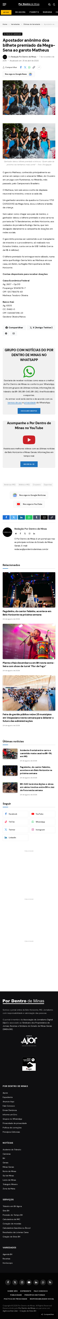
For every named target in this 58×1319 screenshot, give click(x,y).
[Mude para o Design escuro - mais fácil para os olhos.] (53, 4)
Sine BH (6, 1210)
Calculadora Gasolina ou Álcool (16, 1228)
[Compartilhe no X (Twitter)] (25, 67)
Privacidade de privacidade (15, 1123)
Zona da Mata (9, 1188)
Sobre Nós (13, 1291)
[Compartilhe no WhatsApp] (29, 67)
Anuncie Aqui (8, 1101)
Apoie (5, 1093)
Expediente (8, 1097)
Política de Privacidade (15, 1299)
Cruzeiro (37, 484)
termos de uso (15, 402)
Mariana (47, 12)
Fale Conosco (9, 1106)
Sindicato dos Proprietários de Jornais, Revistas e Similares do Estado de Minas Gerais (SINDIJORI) (27, 1026)
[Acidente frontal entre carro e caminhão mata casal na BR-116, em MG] (10, 754)
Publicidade (16, 1295)
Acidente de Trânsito (12, 1149)
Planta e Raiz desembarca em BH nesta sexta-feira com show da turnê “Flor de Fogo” (28, 664)
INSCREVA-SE (29, 464)
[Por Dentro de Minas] (29, 4)
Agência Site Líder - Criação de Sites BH (19, 1311)
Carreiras (7, 1154)
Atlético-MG (24, 484)
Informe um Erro (10, 1114)
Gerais (5, 1162)
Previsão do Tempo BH (13, 1215)
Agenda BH (7, 1254)
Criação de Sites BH (11, 1236)
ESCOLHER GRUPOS (29, 411)
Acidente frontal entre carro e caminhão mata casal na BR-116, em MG (36, 753)
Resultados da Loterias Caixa (15, 1232)
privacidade (30, 402)
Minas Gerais (8, 1167)
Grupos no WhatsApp (12, 1119)
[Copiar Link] (34, 67)
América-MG (9, 484)
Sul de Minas (8, 1175)
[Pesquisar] (49, 4)
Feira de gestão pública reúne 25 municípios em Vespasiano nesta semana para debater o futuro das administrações (28, 718)
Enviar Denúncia (10, 1110)
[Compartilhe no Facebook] (21, 67)
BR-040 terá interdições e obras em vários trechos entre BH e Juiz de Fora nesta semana (37, 787)
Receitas (6, 1258)
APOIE (6, 12)
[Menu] (4, 4)
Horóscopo (8, 1263)
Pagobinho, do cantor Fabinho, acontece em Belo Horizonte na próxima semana (27, 613)
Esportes (48, 484)
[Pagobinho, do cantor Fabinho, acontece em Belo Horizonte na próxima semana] (29, 589)
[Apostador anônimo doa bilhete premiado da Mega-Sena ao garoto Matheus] (29, 97)
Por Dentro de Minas (26, 1308)
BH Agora (20, 12)
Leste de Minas (9, 1180)
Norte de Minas (9, 1171)
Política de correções (12, 1127)
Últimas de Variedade (12, 34)
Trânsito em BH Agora (12, 1206)
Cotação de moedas (12, 1223)
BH (4, 1158)
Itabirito (34, 12)
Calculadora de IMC (11, 1219)
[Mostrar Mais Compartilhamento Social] (39, 67)
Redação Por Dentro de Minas (23, 57)
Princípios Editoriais (11, 1132)
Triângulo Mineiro (10, 1184)
